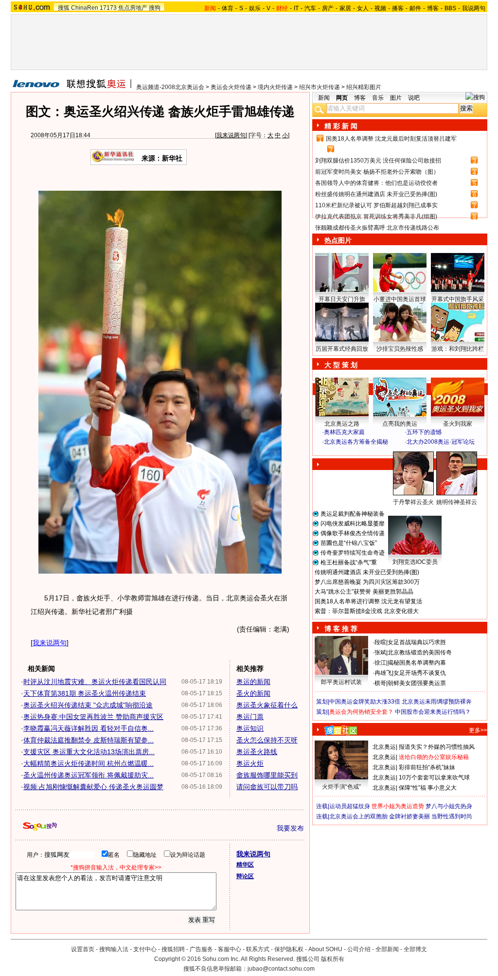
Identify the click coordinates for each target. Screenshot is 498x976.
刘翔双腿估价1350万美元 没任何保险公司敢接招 (378, 160)
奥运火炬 (250, 763)
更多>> (478, 730)
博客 (433, 8)
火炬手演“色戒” (341, 786)
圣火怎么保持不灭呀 (267, 740)
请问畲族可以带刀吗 (267, 787)
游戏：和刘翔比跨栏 (457, 348)
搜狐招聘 (173, 949)
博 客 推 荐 (340, 629)
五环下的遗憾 (424, 432)
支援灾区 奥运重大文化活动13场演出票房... (89, 752)
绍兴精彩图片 (363, 87)
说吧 (414, 97)
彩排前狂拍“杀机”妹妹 (427, 767)
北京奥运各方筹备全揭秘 (356, 441)
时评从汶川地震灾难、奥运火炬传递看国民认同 (94, 682)
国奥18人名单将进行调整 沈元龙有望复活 (368, 601)
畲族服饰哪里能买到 (267, 775)
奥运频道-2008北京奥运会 (170, 87)
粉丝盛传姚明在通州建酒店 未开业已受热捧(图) (376, 194)
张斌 (380, 652)
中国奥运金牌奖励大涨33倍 (364, 701)
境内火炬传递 (275, 87)
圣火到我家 (457, 423)
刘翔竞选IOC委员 (415, 562)
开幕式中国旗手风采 (457, 299)
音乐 (378, 97)
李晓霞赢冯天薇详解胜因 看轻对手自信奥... (88, 728)
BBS (450, 8)
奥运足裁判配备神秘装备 (352, 513)
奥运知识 (250, 728)
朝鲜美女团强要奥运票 (417, 683)
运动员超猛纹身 (349, 806)
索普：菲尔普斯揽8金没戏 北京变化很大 (367, 611)
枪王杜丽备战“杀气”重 (348, 562)
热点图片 (338, 240)
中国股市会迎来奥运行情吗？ (433, 711)
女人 (363, 8)
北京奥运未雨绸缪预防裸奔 (437, 701)
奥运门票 (250, 717)
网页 (342, 97)
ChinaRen (84, 7)
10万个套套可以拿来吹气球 (434, 777)
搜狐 (64, 7)
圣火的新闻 (253, 693)
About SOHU (325, 949)
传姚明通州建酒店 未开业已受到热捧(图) (367, 572)
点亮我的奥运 (399, 423)
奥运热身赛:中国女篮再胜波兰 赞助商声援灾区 (93, 717)
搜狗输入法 (113, 949)
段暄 (380, 642)
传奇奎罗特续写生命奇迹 (352, 552)
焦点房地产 (132, 7)
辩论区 (245, 876)
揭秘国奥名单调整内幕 (417, 662)
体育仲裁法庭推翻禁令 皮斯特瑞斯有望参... (88, 740)
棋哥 (380, 683)
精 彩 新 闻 (340, 126)
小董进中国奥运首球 (400, 299)
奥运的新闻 (253, 682)
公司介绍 (359, 949)
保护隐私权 (288, 949)
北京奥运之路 (341, 423)
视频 (380, 8)
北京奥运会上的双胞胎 (358, 816)
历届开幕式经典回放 (342, 348)
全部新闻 (387, 949)
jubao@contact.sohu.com (281, 968)
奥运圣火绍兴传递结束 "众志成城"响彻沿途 (88, 705)
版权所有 (332, 959)
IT (296, 8)
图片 (396, 97)
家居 (345, 8)
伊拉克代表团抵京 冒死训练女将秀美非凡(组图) (376, 216)
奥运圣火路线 (256, 752)
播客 (398, 8)
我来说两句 (231, 135)
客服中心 (229, 949)
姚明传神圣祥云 (456, 502)
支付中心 (145, 949)
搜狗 (154, 7)
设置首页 (82, 949)
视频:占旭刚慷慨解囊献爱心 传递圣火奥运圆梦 (93, 787)
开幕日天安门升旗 (342, 299)
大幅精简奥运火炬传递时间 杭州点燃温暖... (88, 763)
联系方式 (257, 949)
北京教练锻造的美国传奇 (420, 652)
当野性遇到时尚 (451, 816)
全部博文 (415, 949)
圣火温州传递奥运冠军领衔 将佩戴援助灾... (88, 775)
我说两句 (473, 8)
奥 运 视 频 (341, 451)
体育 (227, 8)
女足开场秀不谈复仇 (419, 672)
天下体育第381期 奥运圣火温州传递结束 (84, 693)
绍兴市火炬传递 (319, 87)
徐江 (380, 662)
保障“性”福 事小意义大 (428, 787)
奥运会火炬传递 (231, 87)
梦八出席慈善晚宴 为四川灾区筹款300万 (367, 581)
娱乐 (255, 8)
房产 (328, 8)
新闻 (324, 97)
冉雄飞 (383, 672)
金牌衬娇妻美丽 (409, 816)
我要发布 (290, 828)
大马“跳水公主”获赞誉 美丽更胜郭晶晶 (364, 591)
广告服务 (201, 949)
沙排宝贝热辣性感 (399, 348)
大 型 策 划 (340, 365)
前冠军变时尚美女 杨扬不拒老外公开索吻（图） (377, 171)
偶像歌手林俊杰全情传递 (352, 533)
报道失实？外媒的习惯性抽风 (437, 746)
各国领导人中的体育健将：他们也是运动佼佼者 (376, 183)
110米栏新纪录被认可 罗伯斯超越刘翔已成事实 (376, 205)
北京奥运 (384, 746)
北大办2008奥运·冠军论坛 (441, 441)
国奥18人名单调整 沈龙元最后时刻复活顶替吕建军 (391, 138)
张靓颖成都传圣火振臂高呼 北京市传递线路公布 (377, 227)
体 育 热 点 (404, 511)
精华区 (245, 864)
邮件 (415, 8)
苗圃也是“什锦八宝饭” (348, 543)
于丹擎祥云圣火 (413, 502)
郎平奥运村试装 (341, 682)
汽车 (310, 8)
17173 (108, 7)
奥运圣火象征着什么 (267, 705)
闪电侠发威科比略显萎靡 (352, 523)
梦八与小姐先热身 (449, 806)
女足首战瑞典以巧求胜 (417, 642)
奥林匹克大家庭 (344, 432)
